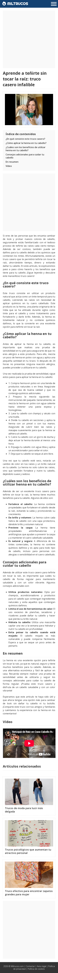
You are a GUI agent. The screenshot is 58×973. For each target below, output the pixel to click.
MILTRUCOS (17, 3)
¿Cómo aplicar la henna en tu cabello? (26, 143)
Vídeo (9, 166)
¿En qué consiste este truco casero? (25, 138)
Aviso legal (41, 966)
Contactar (30, 966)
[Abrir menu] (54, 4)
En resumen (12, 161)
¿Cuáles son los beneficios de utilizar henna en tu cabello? (25, 149)
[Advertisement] (29, 39)
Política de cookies (36, 969)
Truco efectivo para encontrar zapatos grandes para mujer (29, 892)
